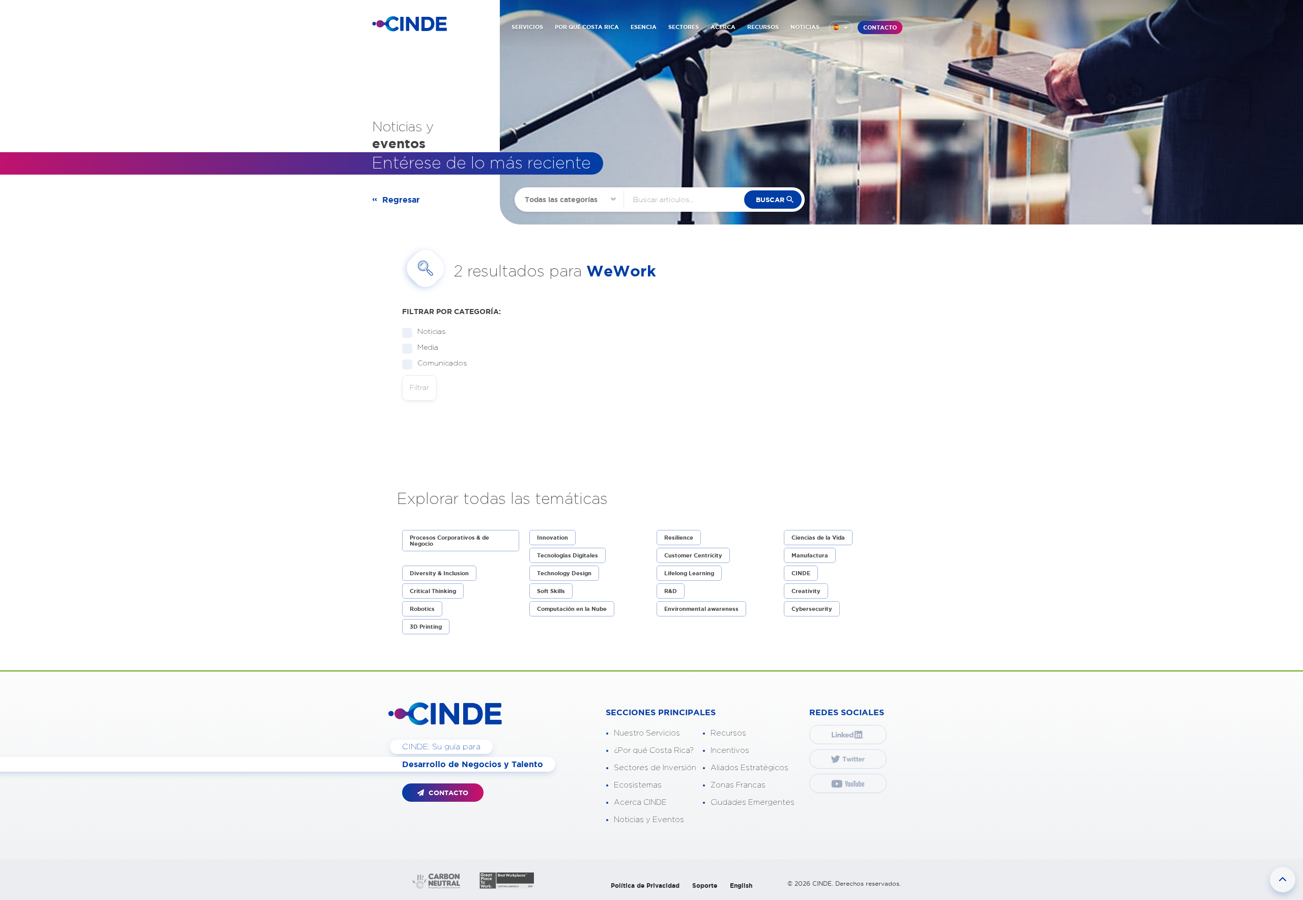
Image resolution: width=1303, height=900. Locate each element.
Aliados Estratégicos (749, 768)
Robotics (422, 609)
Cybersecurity (811, 609)
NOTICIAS (804, 27)
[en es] (841, 27)
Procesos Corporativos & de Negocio (449, 541)
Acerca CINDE (640, 802)
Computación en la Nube (572, 609)
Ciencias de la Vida (818, 538)
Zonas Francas (738, 785)
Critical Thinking (433, 591)
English (741, 885)
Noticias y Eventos (649, 820)
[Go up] (1282, 879)
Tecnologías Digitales (567, 555)
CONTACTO (880, 27)
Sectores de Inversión (655, 768)
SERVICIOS (527, 27)
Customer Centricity (693, 555)
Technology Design (564, 573)
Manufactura (809, 555)
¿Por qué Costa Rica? (654, 750)
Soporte (704, 885)
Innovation (552, 538)
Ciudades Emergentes (753, 802)
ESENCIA (644, 27)
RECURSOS (763, 27)
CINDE (800, 573)
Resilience (678, 538)
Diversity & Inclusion (439, 573)
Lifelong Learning (689, 573)
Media (427, 347)
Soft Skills (551, 591)
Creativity (805, 591)
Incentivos (730, 750)
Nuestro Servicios (647, 733)
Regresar (401, 199)
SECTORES (683, 27)
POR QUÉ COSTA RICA (587, 27)
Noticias (431, 331)
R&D (670, 591)
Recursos (728, 733)
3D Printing (426, 627)
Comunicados (442, 363)
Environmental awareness (701, 609)
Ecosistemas (638, 785)
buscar (770, 200)
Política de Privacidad (645, 885)
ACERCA (723, 27)
